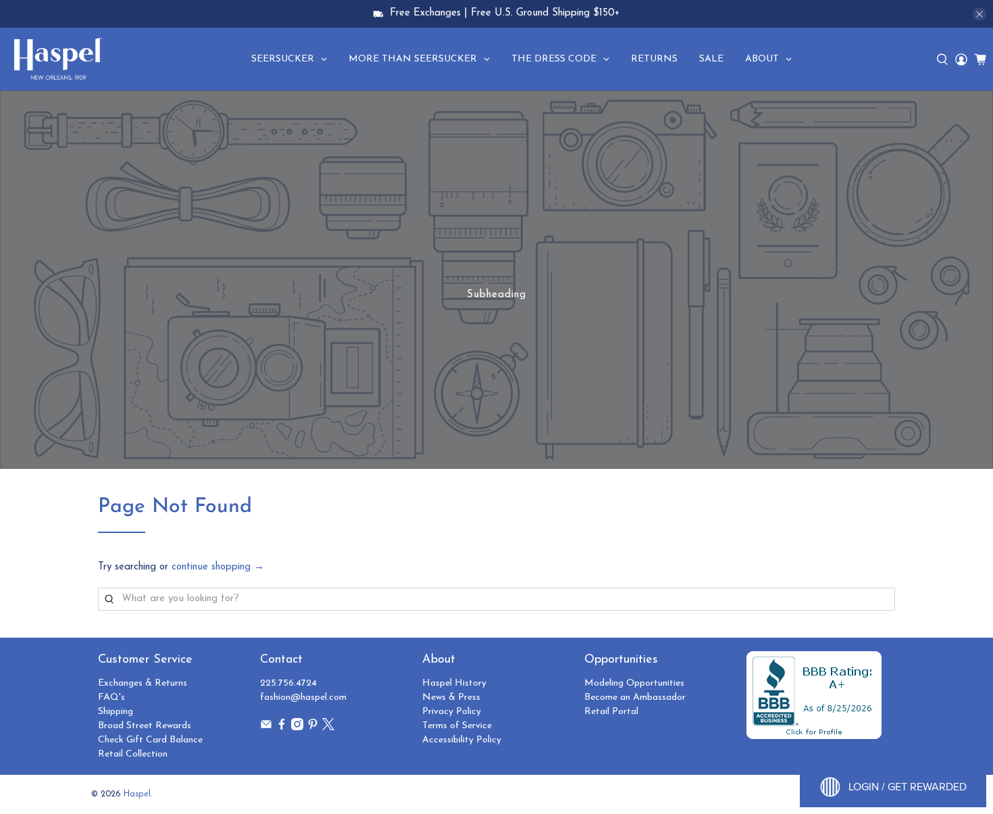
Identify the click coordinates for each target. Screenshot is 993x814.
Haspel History (454, 683)
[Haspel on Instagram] (297, 728)
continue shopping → (218, 567)
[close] (979, 14)
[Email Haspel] (266, 728)
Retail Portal (611, 712)
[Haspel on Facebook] (282, 728)
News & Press (451, 697)
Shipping (115, 712)
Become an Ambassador (635, 697)
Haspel (137, 794)
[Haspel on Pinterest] (313, 728)
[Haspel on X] (328, 728)
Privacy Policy (451, 712)
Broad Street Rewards (144, 726)
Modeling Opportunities (634, 683)
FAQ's (111, 697)
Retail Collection (133, 754)
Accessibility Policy (461, 740)
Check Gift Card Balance (150, 740)
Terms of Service (457, 726)
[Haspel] (58, 59)
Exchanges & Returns (142, 683)
